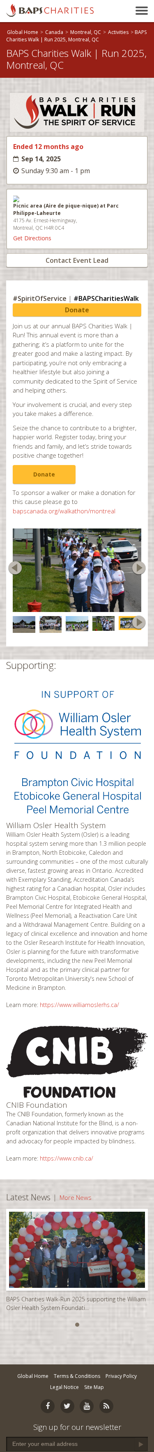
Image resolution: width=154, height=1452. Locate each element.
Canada (54, 32)
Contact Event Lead (77, 260)
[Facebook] (48, 1406)
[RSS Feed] (106, 1406)
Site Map (94, 1387)
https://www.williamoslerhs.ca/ (79, 1001)
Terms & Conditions (77, 1376)
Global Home (22, 32)
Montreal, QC (85, 32)
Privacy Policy (121, 1376)
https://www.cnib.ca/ (66, 1154)
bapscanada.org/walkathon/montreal (64, 511)
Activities (118, 32)
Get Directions (32, 238)
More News (76, 1193)
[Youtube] (87, 1406)
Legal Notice (64, 1387)
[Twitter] (67, 1406)
